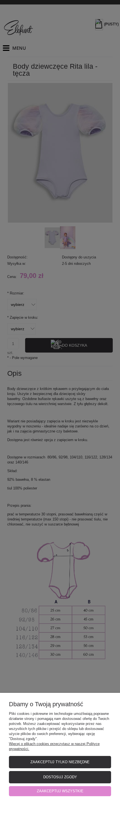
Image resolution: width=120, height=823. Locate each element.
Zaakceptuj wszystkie (60, 791)
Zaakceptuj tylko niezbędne (60, 762)
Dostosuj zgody (60, 777)
